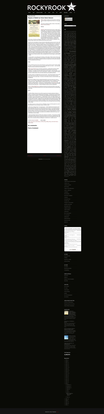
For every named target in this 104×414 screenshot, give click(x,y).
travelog (67, 166)
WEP (65, 172)
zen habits (66, 266)
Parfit (72, 123)
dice (75, 61)
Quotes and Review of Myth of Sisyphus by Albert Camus (69, 329)
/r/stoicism (66, 197)
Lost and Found (74, 107)
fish (64, 79)
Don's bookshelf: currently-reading (72, 228)
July (67, 390)
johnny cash (71, 99)
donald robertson (67, 218)
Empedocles (69, 71)
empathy (65, 71)
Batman (68, 40)
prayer (69, 130)
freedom (68, 80)
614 (69, 31)
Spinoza (71, 151)
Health (74, 87)
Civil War (42, 121)
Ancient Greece (32, 121)
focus (66, 79)
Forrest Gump (74, 79)
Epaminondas (66, 73)
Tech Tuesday (68, 159)
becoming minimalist (67, 268)
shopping (75, 147)
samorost (75, 142)
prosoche (65, 133)
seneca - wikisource (67, 190)
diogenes (68, 63)
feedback (75, 78)
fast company (66, 286)
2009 (66, 398)
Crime (73, 57)
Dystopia (75, 69)
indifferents (72, 95)
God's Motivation (67, 84)
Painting (75, 122)
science (75, 144)
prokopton (74, 132)
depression (65, 60)
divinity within (71, 68)
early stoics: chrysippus (68, 195)
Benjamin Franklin (66, 41)
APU (75, 37)
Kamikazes (42, 29)
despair (65, 61)
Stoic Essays (74, 153)
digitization (74, 62)
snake (72, 148)
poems (73, 128)
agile (68, 33)
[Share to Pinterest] (45, 120)
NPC (69, 119)
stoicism (66, 157)
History (45, 121)
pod (33, 12)
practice (65, 130)
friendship (71, 80)
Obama (72, 119)
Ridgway (71, 137)
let (56, 12)
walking (69, 171)
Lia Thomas (74, 104)
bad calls (75, 39)
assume (65, 39)
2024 (66, 362)
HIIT (68, 90)
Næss (75, 117)
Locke (72, 106)
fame (65, 78)
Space (73, 150)
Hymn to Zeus (66, 93)
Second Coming (71, 145)
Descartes (69, 60)
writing (69, 175)
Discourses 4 (71, 67)
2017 (66, 373)
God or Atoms (68, 83)
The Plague (65, 162)
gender (73, 81)
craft (66, 57)
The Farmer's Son (66, 161)
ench (49, 12)
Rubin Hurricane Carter (72, 140)
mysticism (72, 117)
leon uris (68, 104)
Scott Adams (66, 145)
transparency (72, 165)
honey (70, 91)
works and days (67, 291)
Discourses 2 (73, 66)
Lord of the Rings (69, 107)
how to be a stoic (67, 220)
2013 (66, 379)
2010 (66, 383)
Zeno (68, 176)
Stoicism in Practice (72, 335)
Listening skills (73, 105)
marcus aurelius (71, 109)
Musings (74, 116)
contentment (70, 55)
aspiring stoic (66, 216)
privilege (65, 132)
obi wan (74, 119)
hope (75, 91)
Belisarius (74, 40)
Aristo (71, 38)
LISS (70, 105)
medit (61, 12)
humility (65, 92)
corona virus (66, 56)
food (68, 79)
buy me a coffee (40, 12)
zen (66, 176)
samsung (65, 143)
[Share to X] (43, 120)
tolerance (65, 164)
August (67, 389)
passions (75, 123)
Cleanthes (65, 49)
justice (71, 100)
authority (70, 39)
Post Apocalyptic (69, 129)
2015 (66, 376)
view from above (71, 169)
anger (73, 36)
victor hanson (66, 289)
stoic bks (65, 12)
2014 (66, 377)
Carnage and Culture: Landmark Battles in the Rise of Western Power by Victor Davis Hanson (72, 313)
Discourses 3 (66, 67)
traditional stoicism (67, 207)
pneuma (70, 128)
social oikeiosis (66, 149)
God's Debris (74, 83)
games (65, 81)
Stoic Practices (69, 155)
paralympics (70, 123)
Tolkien (68, 164)
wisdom (73, 174)
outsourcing (65, 122)
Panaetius (67, 123)
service (72, 146)
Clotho (68, 49)
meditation (70, 112)
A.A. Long (71, 31)
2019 (66, 370)
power (75, 129)
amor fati (71, 35)
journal (69, 100)
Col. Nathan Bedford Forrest (34, 86)
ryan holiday (74, 141)
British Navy (70, 45)
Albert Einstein (66, 34)
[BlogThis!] (42, 120)
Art (75, 38)
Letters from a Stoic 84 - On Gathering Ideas (69, 344)
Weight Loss (74, 171)
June (67, 392)
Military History (48, 121)
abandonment (74, 31)
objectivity (65, 120)
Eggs (68, 70)
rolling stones (66, 139)
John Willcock (66, 99)
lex (45, 12)
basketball (65, 40)
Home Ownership (66, 91)
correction (69, 56)
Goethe (73, 84)
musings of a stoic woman (68, 202)
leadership (74, 103)
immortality (65, 94)
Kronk (69, 102)
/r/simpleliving (66, 270)
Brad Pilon (66, 280)
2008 (66, 400)
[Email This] (40, 120)
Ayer (72, 39)
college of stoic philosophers (69, 188)
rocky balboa (74, 138)
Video (67, 169)
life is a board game (67, 213)
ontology (75, 121)
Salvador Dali (67, 142)
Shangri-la (69, 147)
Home (44, 155)
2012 (66, 380)
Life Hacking (66, 105)
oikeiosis (65, 121)
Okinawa (42, 24)
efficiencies (65, 70)
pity (75, 127)
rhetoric (69, 137)
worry (67, 175)
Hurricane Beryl (69, 92)
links (68, 105)
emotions (75, 70)
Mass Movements (73, 110)
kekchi (65, 101)
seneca (69, 146)
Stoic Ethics (66, 154)
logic (73, 106)
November (68, 386)
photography (70, 127)
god (64, 83)
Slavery (70, 148)
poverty (73, 129)
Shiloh (45, 24)
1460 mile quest (66, 31)
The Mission (74, 161)
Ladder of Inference (73, 102)
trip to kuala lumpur (72, 166)
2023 (66, 364)
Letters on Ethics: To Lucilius (69, 245)
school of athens (66, 144)
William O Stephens (70, 173)
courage (72, 56)
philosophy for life (67, 206)
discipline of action (68, 64)
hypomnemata (71, 93)
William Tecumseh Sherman (32, 68)
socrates (74, 149)
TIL (69, 163)
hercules (65, 90)
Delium (49, 24)
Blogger (57, 411)
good (75, 84)
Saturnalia (70, 143)
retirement (65, 137)
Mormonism (66, 116)
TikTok (68, 163)
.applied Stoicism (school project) (70, 181)
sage (65, 142)
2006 (66, 403)
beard (72, 40)
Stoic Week (74, 155)
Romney (73, 139)
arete (65, 38)
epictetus (70, 73)
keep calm (74, 100)
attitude (68, 39)
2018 (66, 371)
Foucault (65, 80)
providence (69, 133)
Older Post (59, 155)
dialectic (71, 61)
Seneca (66, 246)
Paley (65, 123)
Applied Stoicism (71, 37)
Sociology (71, 149)
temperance (73, 159)
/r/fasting (65, 257)
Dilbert (65, 63)
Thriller (65, 163)
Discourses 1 (67, 66)
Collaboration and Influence (68, 50)
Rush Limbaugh (69, 141)
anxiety (67, 37)
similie (65, 148)
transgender (68, 165)
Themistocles (69, 162)
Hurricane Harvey (73, 92)
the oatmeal (66, 296)
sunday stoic (66, 211)
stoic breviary (66, 186)
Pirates (74, 127)
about (29, 12)
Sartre (68, 143)
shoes (72, 147)
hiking (70, 90)
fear (72, 78)
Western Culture (30, 122)
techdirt (65, 293)
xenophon (74, 175)
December (68, 384)
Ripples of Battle (43, 19)
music (72, 116)
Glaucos (75, 82)
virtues (68, 170)
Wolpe (75, 174)
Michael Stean (67, 236)
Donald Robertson (69, 69)
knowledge (74, 101)
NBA (75, 118)
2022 (66, 365)
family (67, 78)
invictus (68, 96)
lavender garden (66, 103)
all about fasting (67, 261)
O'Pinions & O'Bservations (68, 302)
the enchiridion (66, 193)
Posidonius (65, 129)
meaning (72, 111)
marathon (65, 109)
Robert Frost (66, 138)
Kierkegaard (71, 101)
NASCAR (72, 118)
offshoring (74, 120)
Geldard (70, 81)
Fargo (68, 78)
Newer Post (30, 155)
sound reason (70, 150)
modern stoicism (67, 209)
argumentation (68, 38)
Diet (72, 62)
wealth (71, 171)
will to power (74, 172)
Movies (70, 116)
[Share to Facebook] (44, 120)
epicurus (74, 73)
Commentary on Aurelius (70, 52)
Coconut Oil (71, 49)
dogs (65, 69)
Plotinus (67, 128)
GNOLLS (65, 277)
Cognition (75, 49)
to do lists (74, 163)
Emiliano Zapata (71, 70)
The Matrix (71, 161)
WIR (70, 174)
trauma (75, 165)
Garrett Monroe (67, 243)
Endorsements (73, 71)
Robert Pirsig (70, 138)
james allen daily (67, 255)
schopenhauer (72, 144)
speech (67, 151)
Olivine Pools (70, 121)
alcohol (71, 34)
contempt (65, 55)
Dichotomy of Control (67, 62)
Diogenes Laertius (73, 63)
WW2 (72, 175)
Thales (71, 160)
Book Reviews (38, 121)
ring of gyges (74, 137)
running (65, 141)
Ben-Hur (55, 82)
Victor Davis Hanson (55, 121)
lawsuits (71, 103)
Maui (70, 111)
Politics (75, 128)
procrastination (70, 132)
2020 (66, 368)
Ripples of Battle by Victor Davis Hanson (69, 394)
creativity (70, 57)
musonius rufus (67, 117)
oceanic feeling (70, 120)
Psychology (74, 133)
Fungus (75, 80)
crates (68, 57)
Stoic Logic (71, 154)
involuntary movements (72, 96)
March (67, 397)
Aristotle (74, 38)
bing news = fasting (67, 259)
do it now (74, 68)
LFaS (71, 104)
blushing (70, 41)
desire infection (73, 60)
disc (53, 12)
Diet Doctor (66, 275)
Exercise (70, 76)
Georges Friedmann (70, 82)
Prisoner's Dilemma (73, 131)
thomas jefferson (74, 162)
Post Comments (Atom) (46, 159)
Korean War (66, 102)
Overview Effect (70, 122)
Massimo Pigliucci (66, 111)
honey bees (72, 91)
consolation (68, 54)
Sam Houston (71, 142)
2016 (66, 374)
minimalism (71, 115)
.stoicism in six (66, 183)
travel (65, 166)
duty (72, 69)
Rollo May (70, 139)
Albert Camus (74, 33)
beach (70, 40)
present (69, 131)
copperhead (74, 55)
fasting (71, 78)
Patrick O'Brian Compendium (69, 305)
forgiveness (70, 79)
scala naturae (74, 143)
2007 (66, 401)
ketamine (67, 101)
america (68, 35)
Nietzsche (66, 119)
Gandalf (68, 81)
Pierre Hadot (67, 232)
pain (73, 122)
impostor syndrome (69, 94)
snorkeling (74, 148)
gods (71, 84)
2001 (66, 404)
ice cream (74, 93)
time (71, 163)
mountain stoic (66, 200)
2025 (66, 361)
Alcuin (73, 34)
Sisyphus (67, 148)
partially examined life (68, 204)
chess (71, 12)
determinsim (68, 61)
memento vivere (68, 113)
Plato (65, 128)
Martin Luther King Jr (67, 110)
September (68, 387)
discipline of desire (72, 65)
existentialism (66, 77)
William (65, 173)
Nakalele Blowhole (67, 118)
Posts (67, 18)
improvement (74, 94)
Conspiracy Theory (73, 54)
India (69, 95)
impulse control (66, 95)
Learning (65, 104)
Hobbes (75, 90)
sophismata (65, 150)
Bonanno (73, 41)
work (65, 175)
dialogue (73, 61)
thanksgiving (74, 160)
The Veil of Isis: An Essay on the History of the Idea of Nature (70, 231)
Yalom (65, 176)
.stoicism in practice (67, 184)
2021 (66, 367)
